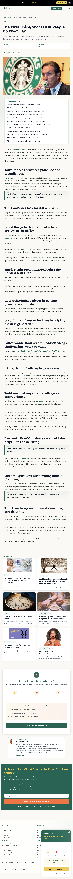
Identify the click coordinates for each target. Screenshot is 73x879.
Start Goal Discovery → (56, 869)
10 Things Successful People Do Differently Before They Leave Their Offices (17, 580)
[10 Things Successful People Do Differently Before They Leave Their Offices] (19, 565)
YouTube (26, 862)
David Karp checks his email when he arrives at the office (25, 111)
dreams (19, 197)
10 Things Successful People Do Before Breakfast (17, 646)
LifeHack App (41, 828)
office (51, 218)
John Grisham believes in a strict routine (20, 128)
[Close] (69, 3)
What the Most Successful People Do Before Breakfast (39, 351)
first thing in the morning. (28, 289)
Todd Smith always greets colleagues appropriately (23, 131)
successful (8, 238)
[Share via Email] (18, 52)
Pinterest (17, 862)
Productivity (43, 576)
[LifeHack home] (7, 8)
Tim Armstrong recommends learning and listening (23, 141)
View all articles (20, 755)
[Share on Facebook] (4, 52)
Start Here (5, 825)
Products (40, 825)
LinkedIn (32, 862)
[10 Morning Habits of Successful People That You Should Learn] (53, 601)
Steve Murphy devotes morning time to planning (22, 137)
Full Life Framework (6, 832)
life (32, 184)
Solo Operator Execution (8, 855)
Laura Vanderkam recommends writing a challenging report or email (29, 124)
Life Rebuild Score (6, 830)
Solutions (5, 841)
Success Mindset (10, 642)
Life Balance (4, 835)
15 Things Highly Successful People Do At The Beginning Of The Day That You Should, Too (53, 581)
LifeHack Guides (5, 828)
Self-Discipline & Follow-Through (10, 845)
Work (9, 17)
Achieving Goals (5, 837)
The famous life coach (12, 178)
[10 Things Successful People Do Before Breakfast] (19, 633)
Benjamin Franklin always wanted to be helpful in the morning (27, 134)
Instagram (11, 862)
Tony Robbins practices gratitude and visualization (23, 104)
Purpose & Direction (6, 847)
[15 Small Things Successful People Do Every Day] (54, 637)
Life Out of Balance (6, 850)
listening (54, 519)
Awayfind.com (26, 249)
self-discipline (42, 373)
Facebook (4, 862)
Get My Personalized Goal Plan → (36, 725)
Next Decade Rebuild (6, 852)
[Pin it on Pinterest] (9, 52)
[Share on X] (13, 52)
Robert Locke (8, 47)
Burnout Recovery (6, 843)
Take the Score (56, 8)
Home (4, 17)
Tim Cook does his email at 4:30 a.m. (18, 108)
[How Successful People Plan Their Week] (19, 601)
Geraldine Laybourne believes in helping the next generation (26, 121)
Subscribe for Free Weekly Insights (36, 801)
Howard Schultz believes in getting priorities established (25, 118)
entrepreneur (40, 401)
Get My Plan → (62, 2)
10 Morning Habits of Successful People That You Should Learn (52, 618)
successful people (16, 150)
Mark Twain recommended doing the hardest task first (24, 114)
